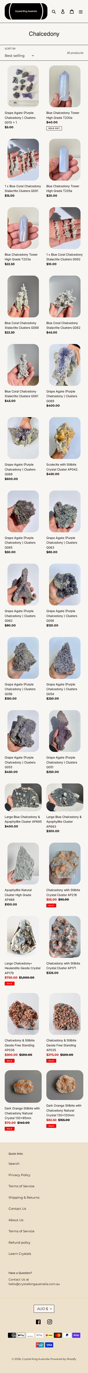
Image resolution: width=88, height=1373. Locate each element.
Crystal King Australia (36, 1359)
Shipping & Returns (24, 1197)
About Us (16, 1220)
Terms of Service (21, 1186)
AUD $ (42, 1309)
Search (14, 1164)
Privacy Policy (19, 1175)
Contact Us (17, 1209)
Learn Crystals (20, 1254)
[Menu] (80, 11)
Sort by (10, 48)
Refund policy (19, 1242)
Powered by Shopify (63, 1359)
